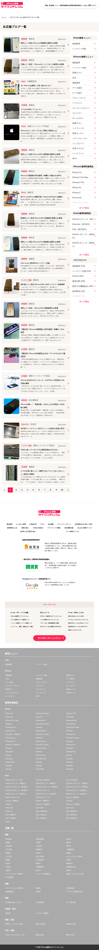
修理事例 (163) (78, 291)
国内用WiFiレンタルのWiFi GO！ (78, 626)
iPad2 (8, 822)
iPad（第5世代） (12, 818)
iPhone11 (9, 748)
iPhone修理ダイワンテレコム (20, 616)
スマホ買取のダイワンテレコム (49, 619)
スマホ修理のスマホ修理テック (20, 619)
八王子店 (9, 856)
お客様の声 (33, 524)
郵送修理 (78, 5)
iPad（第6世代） (72, 815)
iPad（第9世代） (72, 811)
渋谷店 (68, 839)
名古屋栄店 (40, 902)
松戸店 (38, 870)
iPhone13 (39, 738)
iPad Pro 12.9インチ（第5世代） (17, 787)
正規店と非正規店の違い (28, 531)
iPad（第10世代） (42, 811)
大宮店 (68, 860)
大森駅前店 (70, 849)
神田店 (68, 846)
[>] (67, 490)
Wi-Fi (74, 159)
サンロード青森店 (42, 913)
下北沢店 (39, 846)
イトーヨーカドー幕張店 (14, 874)
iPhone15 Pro (71, 724)
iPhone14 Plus (41, 731)
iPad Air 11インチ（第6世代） (83, 244)
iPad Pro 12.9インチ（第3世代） (77, 787)
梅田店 (38, 888)
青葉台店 (69, 863)
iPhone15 (39, 727)
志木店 (8, 863)
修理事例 (72, 5)
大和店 (8, 867)
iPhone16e (77, 198)
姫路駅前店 (10, 892)
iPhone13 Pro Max (42, 734)
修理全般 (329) (78, 281)
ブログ (94, 5)
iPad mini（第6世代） (43, 804)
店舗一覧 (48, 5)
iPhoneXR (9, 752)
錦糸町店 (39, 849)
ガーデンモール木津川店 (14, 888)
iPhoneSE (9, 759)
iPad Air (8, 804)
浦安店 (8, 870)
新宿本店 (9, 839)
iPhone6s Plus (41, 759)
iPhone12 (69, 741)
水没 (74, 78)
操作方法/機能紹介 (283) (82, 286)
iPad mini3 (39, 808)
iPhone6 (39, 762)
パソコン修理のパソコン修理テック (21, 623)
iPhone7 (69, 755)
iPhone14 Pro (10, 731)
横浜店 (38, 863)
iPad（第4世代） (42, 818)
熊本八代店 (70, 935)
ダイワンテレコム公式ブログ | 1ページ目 (24, 17)
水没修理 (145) (78, 296)
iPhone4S (69, 766)
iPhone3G (69, 769)
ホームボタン (78, 118)
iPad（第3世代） (72, 818)
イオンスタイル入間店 (74, 856)
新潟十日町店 (40, 924)
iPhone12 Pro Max (72, 738)
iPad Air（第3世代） (43, 801)
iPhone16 (9, 724)
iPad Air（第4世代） (13, 801)
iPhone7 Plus (40, 755)
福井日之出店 (71, 924)
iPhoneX (39, 752)
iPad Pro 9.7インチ (42, 797)
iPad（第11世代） (80, 229)
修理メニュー (55, 5)
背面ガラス (77, 73)
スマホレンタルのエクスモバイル (78, 619)
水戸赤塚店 (10, 877)
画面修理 (76, 44)
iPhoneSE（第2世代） (13, 745)
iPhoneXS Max (41, 748)
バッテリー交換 (79, 49)
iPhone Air (76, 187)
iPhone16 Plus (71, 720)
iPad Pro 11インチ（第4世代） (77, 790)
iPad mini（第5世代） (73, 804)
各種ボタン (77, 123)
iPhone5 (39, 766)
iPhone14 (69, 731)
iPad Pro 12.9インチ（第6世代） (77, 783)
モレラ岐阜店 (71, 902)
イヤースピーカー (80, 138)
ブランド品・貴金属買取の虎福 (49, 623)
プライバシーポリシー (64, 524)
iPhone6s (69, 759)
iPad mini (9, 811)
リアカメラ (77, 103)
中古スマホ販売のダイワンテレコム (51, 616)
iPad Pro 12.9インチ (43, 790)
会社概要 (51, 524)
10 (62, 490)
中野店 (38, 842)
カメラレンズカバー (81, 108)
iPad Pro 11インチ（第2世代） (46, 794)
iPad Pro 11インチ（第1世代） (77, 794)
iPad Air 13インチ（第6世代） (83, 236)
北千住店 (9, 849)
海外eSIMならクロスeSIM (76, 616)
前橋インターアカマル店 (75, 874)
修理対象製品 (64, 5)
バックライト (78, 153)
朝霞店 (8, 860)
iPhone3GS (40, 769)
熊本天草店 (40, 935)
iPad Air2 (69, 801)
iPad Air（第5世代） (73, 797)
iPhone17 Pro (78, 182)
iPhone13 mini (11, 738)
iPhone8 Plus (71, 752)
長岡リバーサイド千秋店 (14, 924)
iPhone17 (76, 193)
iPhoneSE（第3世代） (13, 734)
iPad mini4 (9, 808)
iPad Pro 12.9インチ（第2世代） (17, 790)
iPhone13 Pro (71, 734)
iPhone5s (69, 762)
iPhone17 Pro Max (80, 177)
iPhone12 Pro (10, 741)
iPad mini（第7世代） (81, 224)
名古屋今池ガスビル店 (13, 902)
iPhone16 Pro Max (80, 203)
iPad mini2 (70, 808)
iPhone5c (9, 766)
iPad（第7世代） (42, 815)
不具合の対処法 (38, 528)
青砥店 (8, 853)
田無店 (68, 853)
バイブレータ (78, 128)
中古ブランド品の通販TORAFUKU (50, 626)
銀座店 (68, 842)
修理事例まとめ (12, 528)
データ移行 (77, 93)
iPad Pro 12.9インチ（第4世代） (47, 787)
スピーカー (77, 113)
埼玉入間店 (40, 856)
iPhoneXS (69, 748)
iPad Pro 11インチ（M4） (83, 219)
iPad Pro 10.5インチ (13, 797)
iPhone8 (8, 755)
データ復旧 (77, 88)
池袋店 (8, 842)
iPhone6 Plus (10, 762)
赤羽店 (38, 853)
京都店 (38, 892)
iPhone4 (8, 769)
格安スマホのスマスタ (75, 630)
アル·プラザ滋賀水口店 (74, 892)
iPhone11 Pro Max (42, 745)
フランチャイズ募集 (53, 528)
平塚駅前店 (40, 867)
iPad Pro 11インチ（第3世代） (16, 794)
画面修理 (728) (78, 266)
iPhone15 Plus (11, 727)
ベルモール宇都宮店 (43, 874)
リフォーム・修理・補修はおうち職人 (22, 626)
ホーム (4, 17)
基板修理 (76, 83)
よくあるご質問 (86, 5)
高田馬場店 (40, 839)
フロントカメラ (79, 98)
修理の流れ (25, 528)
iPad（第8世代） (12, 815)
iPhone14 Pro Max (72, 727)
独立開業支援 (69, 528)
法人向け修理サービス (85, 528)
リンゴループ (78, 143)
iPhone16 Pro (40, 720)
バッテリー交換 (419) (81, 271)
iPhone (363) (77, 276)
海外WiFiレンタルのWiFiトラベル (78, 623)
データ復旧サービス (72, 531)
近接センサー (78, 133)
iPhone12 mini (41, 741)
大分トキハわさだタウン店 (15, 935)
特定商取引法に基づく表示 (83, 524)
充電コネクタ (78, 148)
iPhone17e (77, 172)
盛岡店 (8, 913)
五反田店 (9, 846)
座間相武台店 (71, 867)
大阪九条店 (70, 888)
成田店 (68, 870)
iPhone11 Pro (71, 745)
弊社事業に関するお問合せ (49, 638)
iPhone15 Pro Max (42, 724)
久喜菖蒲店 (40, 860)
